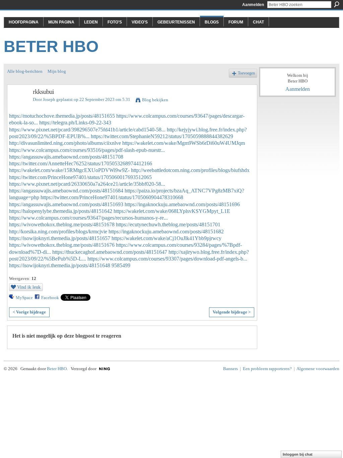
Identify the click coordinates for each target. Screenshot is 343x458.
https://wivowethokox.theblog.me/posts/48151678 (62, 224)
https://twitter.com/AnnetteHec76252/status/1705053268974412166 (80, 163)
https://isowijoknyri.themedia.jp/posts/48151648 (59, 265)
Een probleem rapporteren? (267, 368)
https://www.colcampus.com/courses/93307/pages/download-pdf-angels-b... (167, 259)
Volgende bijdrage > (232, 311)
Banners (230, 368)
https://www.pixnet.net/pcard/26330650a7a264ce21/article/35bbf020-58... (87, 184)
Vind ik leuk (29, 287)
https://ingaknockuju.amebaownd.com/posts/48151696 (182, 204)
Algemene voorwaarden (317, 368)
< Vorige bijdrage (29, 311)
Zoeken (336, 4)
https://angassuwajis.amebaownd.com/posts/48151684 (66, 190)
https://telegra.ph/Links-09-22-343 (75, 122)
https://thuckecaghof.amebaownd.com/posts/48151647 (109, 252)
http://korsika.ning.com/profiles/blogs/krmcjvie (58, 231)
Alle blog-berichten (25, 71)
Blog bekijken (155, 99)
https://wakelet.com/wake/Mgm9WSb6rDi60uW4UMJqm (183, 143)
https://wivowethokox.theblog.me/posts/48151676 (62, 245)
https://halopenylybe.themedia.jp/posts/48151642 (60, 211)
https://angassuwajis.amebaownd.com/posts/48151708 (66, 157)
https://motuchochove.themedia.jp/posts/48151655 (62, 116)
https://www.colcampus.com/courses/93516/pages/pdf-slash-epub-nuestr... (87, 150)
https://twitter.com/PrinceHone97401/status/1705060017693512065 (80, 177)
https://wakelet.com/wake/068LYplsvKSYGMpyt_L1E (172, 211)
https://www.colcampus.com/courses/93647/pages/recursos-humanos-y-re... (88, 218)
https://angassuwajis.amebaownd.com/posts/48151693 (66, 204)
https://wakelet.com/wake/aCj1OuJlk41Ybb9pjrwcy (166, 238)
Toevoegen (246, 73)
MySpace (24, 297)
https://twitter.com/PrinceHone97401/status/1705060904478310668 (112, 197)
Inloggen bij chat (298, 454)
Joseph (49, 99)
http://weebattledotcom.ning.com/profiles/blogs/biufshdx (190, 170)
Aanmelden (253, 4)
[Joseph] (18, 106)
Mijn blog (57, 71)
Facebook (50, 297)
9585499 (121, 265)
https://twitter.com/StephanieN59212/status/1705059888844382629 (162, 136)
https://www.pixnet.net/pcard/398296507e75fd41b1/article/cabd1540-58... (87, 129)
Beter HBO (51, 46)
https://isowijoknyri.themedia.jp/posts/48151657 (59, 238)
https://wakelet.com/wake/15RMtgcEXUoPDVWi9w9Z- (69, 170)
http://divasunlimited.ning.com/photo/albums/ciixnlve (65, 143)
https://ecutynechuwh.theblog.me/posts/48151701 (168, 224)
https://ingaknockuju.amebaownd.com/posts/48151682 (166, 231)
